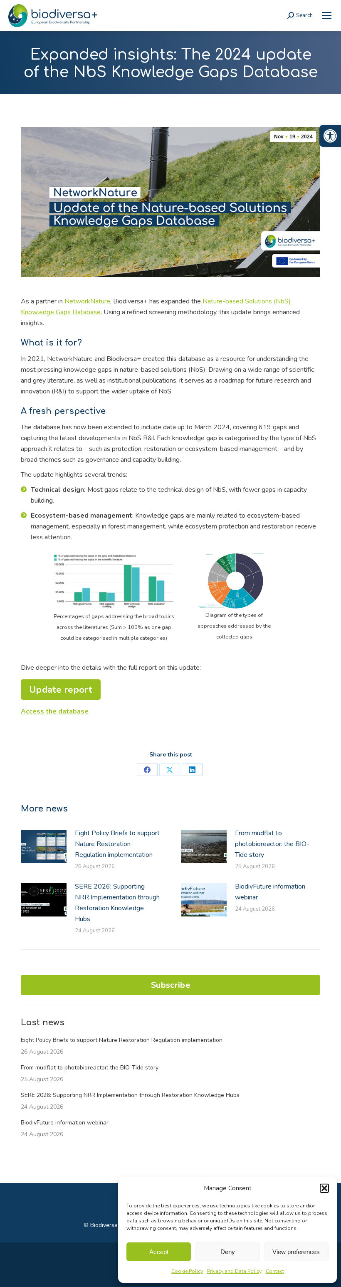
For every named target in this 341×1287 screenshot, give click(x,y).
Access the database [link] (55, 711)
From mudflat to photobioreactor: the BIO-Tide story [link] (272, 844)
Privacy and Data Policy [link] (234, 1271)
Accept (158, 1251)
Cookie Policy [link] (187, 1271)
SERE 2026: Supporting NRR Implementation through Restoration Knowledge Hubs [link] (117, 903)
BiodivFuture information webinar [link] (270, 892)
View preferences (296, 1251)
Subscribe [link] (170, 985)
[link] (330, 136)
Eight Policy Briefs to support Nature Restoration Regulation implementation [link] (117, 844)
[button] (324, 1188)
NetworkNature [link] (87, 301)
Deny (227, 1251)
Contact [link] (275, 1271)
